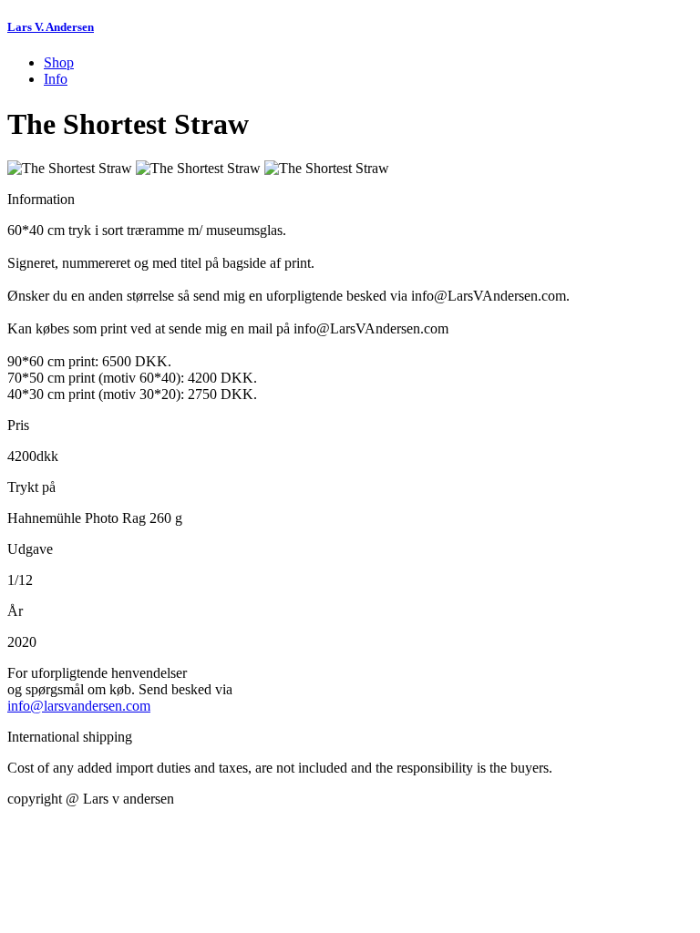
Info (55, 79)
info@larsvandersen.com (78, 705)
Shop (59, 62)
